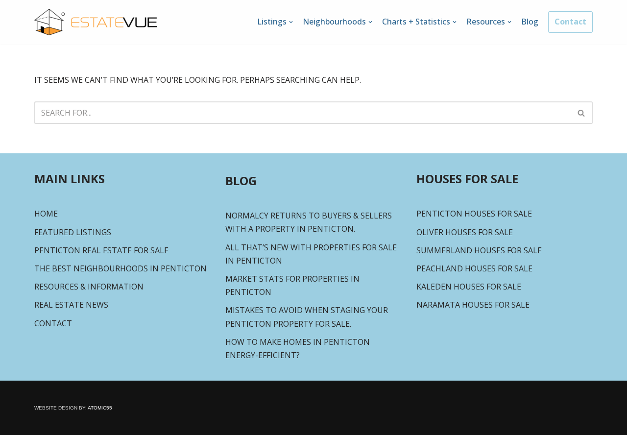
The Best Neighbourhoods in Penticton (120, 268)
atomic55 (99, 408)
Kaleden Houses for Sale (468, 286)
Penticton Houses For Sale (474, 213)
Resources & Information (89, 286)
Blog (529, 21)
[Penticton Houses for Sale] (95, 22)
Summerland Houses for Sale (479, 250)
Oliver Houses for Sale (464, 232)
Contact (570, 21)
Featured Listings (72, 232)
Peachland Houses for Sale (474, 268)
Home (46, 213)
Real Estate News (71, 304)
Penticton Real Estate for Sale (101, 250)
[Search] (582, 112)
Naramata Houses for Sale (473, 304)
